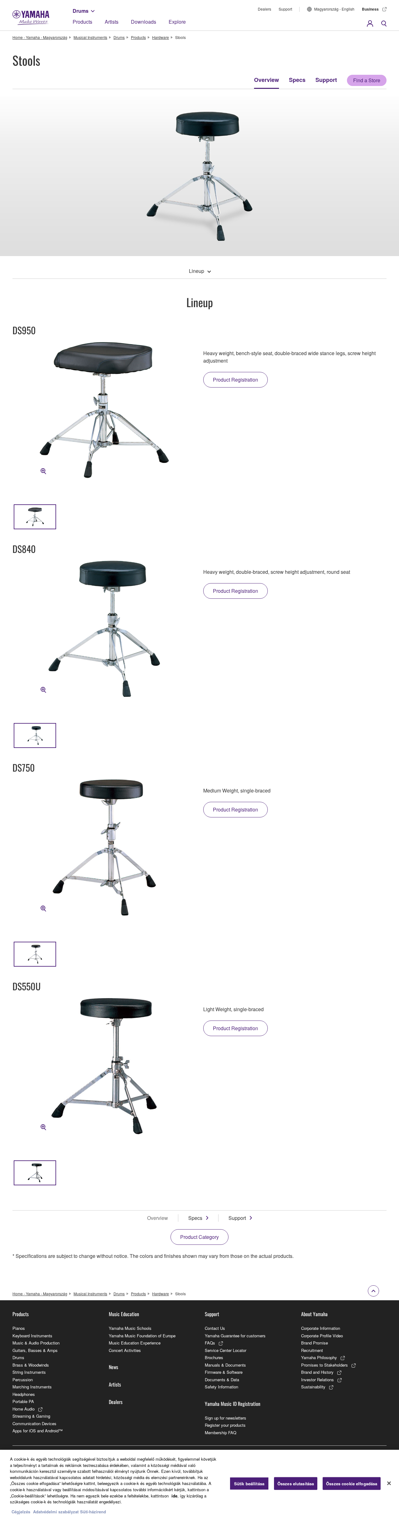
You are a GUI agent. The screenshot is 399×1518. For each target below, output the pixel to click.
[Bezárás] (389, 1483)
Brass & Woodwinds (30, 1365)
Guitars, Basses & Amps (35, 1350)
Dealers (264, 9)
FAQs (210, 1343)
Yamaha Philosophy (319, 1357)
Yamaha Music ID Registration (232, 1403)
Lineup (196, 270)
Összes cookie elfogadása (351, 1483)
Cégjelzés (21, 1512)
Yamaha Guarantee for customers (235, 1336)
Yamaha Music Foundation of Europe (142, 1336)
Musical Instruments (90, 37)
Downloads (143, 21)
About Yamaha (314, 1314)
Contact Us (215, 1328)
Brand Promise (314, 1343)
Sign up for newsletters (225, 1418)
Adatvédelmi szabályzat (56, 1512)
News (113, 1367)
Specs (297, 80)
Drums (81, 10)
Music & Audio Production (36, 1343)
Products (82, 21)
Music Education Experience (135, 1343)
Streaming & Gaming (31, 1416)
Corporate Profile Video (322, 1336)
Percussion (22, 1379)
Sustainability (313, 1387)
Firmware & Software (224, 1372)
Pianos (18, 1328)
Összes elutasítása (295, 1483)
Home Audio (23, 1409)
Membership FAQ (220, 1432)
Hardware (160, 37)
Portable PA (23, 1401)
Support (285, 9)
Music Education (124, 1314)
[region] (199, 1484)
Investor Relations (317, 1379)
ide (174, 1495)
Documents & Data (222, 1379)
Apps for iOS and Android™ (37, 1431)
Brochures (214, 1357)
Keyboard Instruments (32, 1336)
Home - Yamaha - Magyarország (39, 37)
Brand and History (317, 1372)
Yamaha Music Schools (130, 1328)
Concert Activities (125, 1350)
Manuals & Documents (225, 1365)
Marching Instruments (32, 1387)
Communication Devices (34, 1423)
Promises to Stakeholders (324, 1365)
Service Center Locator (225, 1350)
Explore (177, 21)
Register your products (225, 1425)
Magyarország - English (334, 9)
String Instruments (29, 1372)
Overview (266, 80)
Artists (111, 21)
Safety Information (221, 1387)
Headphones (23, 1394)
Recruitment (312, 1350)
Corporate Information (320, 1328)
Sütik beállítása (249, 1483)
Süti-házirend (93, 1512)
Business (370, 9)
